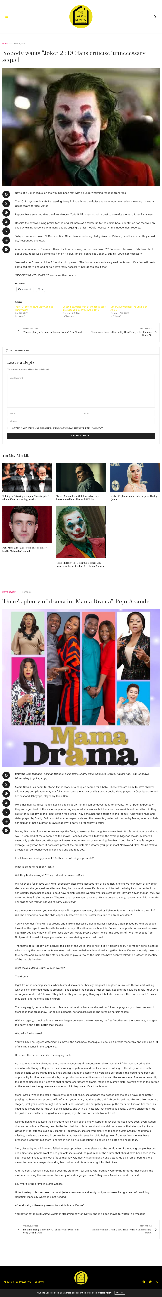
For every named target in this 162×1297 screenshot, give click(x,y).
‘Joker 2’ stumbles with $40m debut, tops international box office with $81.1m (77, 497)
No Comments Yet (19, 350)
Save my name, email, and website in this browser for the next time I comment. (57, 428)
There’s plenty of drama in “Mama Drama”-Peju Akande (76, 601)
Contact (39, 1282)
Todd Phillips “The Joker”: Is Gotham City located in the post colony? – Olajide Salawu (80, 564)
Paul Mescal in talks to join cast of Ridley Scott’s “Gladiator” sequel (24, 549)
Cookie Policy (104, 1292)
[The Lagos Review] (81, 17)
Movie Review (9, 592)
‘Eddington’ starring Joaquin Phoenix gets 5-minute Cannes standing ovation (26, 497)
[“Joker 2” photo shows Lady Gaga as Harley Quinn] (135, 477)
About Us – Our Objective (17, 1282)
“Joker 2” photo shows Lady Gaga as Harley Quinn (133, 497)
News (5, 44)
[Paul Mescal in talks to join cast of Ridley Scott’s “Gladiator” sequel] (27, 524)
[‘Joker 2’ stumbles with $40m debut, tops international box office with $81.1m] (81, 477)
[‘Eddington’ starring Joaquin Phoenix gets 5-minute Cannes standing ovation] (27, 477)
